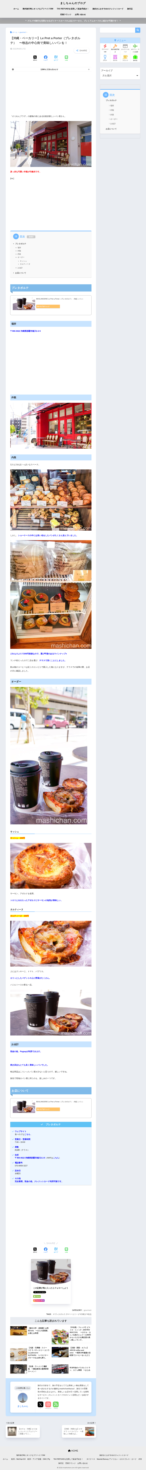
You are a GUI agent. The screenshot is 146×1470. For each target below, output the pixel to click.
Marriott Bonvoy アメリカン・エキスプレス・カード (117, 1459)
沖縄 (83, 1314)
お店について (20, 273)
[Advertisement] (50, 90)
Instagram (48, 1408)
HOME (74, 1450)
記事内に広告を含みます (49, 69)
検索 (137, 30)
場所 (19, 248)
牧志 (89, 1314)
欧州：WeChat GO (18, 1459)
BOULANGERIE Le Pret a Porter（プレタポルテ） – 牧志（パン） (60, 299)
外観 (19, 251)
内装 (19, 254)
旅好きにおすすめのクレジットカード (108, 9)
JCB (140, 1459)
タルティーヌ (25, 264)
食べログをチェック (43, 306)
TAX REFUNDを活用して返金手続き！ (73, 9)
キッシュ (23, 261)
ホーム (16, 9)
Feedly (56, 1408)
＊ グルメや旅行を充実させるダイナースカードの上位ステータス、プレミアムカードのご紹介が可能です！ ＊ (73, 21)
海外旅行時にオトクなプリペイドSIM (38, 9)
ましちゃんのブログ (73, 3)
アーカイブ (107, 70)
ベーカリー (73, 1314)
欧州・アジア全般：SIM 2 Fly (38, 1459)
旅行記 (130, 9)
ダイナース (90, 1459)
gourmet (87, 1310)
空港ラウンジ (65, 14)
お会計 (20, 268)
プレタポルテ (20, 244)
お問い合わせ (80, 14)
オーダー (21, 257)
